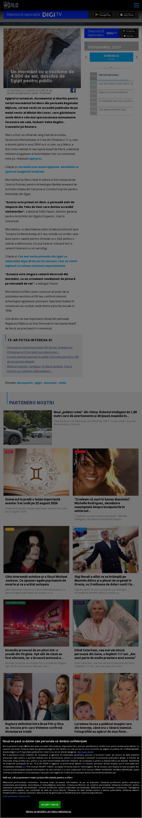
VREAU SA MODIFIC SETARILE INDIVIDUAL (48, 811)
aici (24, 766)
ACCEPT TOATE (49, 804)
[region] (71, 777)
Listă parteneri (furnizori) (16, 796)
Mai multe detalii (85, 752)
